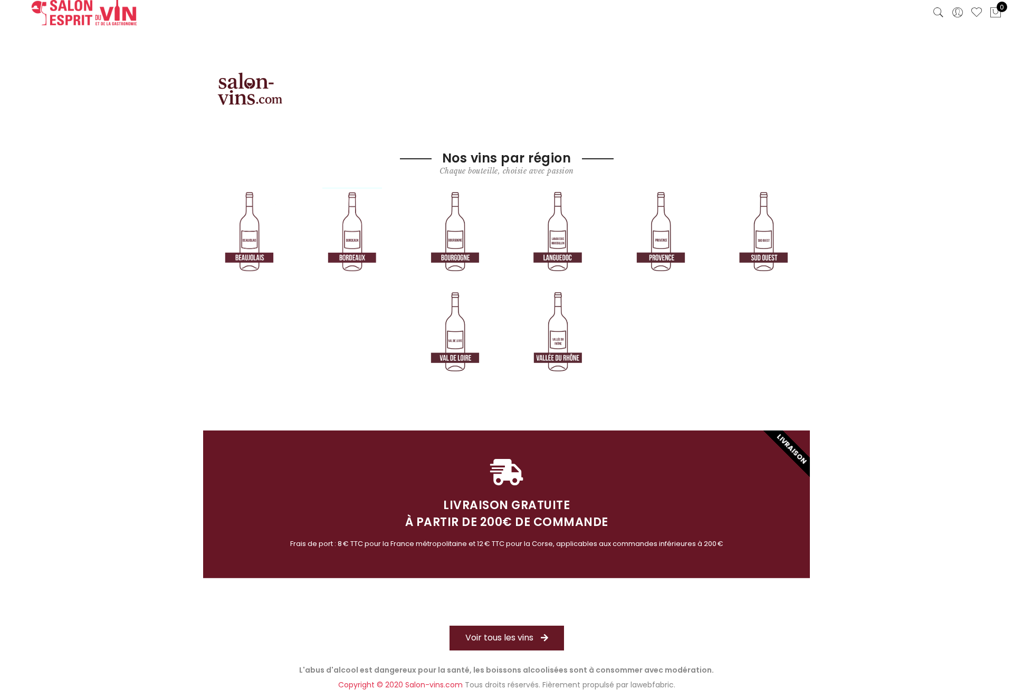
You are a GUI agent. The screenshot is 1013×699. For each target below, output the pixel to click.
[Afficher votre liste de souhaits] (976, 13)
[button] (507, 638)
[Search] (938, 13)
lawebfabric (652, 684)
